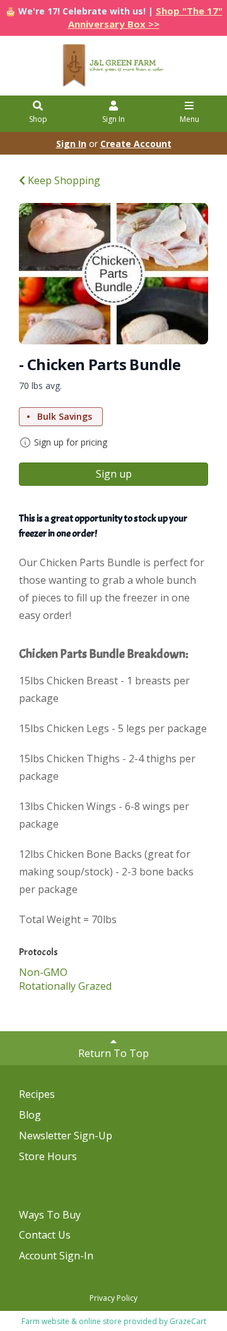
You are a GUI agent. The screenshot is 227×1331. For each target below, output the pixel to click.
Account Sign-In (56, 1256)
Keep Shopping (62, 180)
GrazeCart (188, 1321)
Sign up (114, 474)
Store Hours (48, 1156)
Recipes (37, 1094)
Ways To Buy (50, 1215)
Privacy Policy (113, 1298)
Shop (38, 119)
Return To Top (113, 1053)
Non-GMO (43, 972)
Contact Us (45, 1235)
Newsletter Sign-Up (65, 1135)
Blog (30, 1115)
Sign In (113, 119)
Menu (189, 119)
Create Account (136, 144)
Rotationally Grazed (65, 986)
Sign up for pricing (70, 442)
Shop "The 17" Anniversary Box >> (145, 17)
